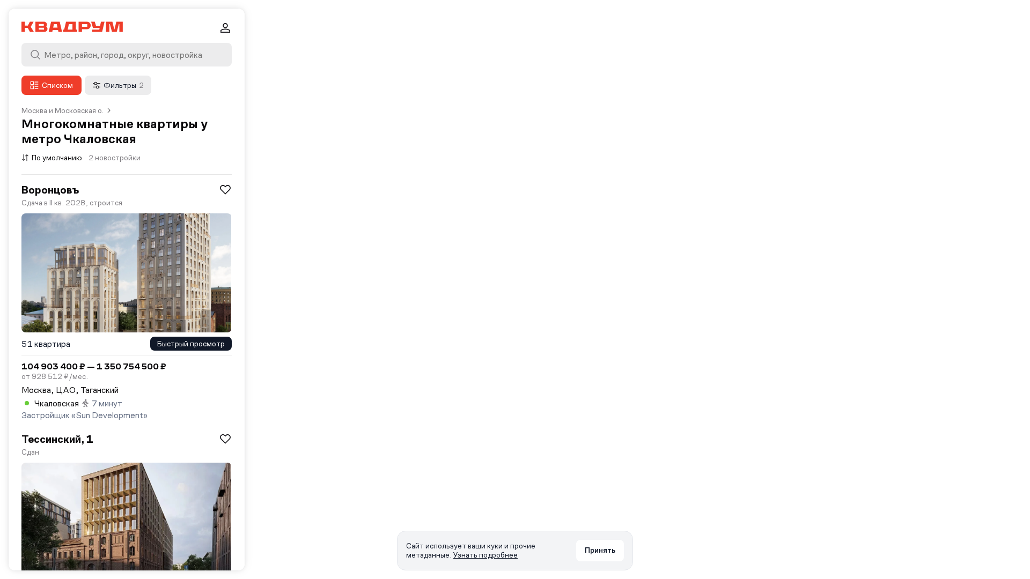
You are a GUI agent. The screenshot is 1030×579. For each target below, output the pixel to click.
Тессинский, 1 (57, 439)
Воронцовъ (50, 190)
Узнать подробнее (485, 555)
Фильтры (124, 85)
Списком (57, 85)
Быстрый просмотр (191, 343)
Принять (600, 550)
